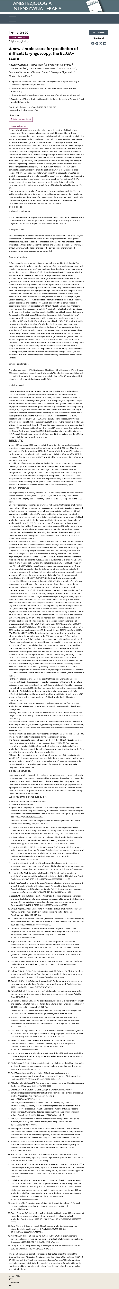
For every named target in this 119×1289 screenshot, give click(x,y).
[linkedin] (104, 43)
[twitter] (100, 43)
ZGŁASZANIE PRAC (99, 32)
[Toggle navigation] (12, 19)
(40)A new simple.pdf (21, 119)
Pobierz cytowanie (18, 126)
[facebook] (96, 43)
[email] (92, 43)
